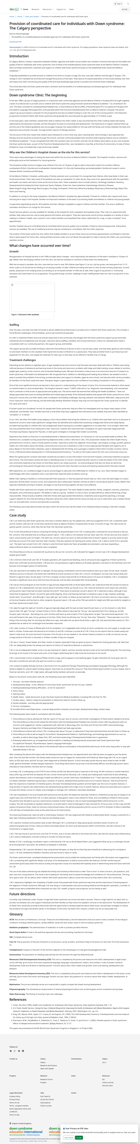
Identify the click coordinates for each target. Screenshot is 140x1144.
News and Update (32, 16)
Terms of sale (14, 1115)
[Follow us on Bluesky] (19, 1051)
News (71, 9)
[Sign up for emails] (11, 1051)
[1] (19, 70)
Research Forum (46, 1079)
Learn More (68, 1138)
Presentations (76, 1059)
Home (25, 9)
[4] (96, 777)
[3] (72, 451)
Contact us (13, 1059)
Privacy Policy (14, 1099)
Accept (78, 1138)
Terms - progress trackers (19, 1106)
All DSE (124, 9)
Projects (43, 1082)
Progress (12, 1076)
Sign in (119, 4)
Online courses (108, 1082)
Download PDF (15, 42)
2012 (104, 1062)
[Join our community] (15, 1051)
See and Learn (107, 1085)
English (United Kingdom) (21, 1123)
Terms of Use (14, 1102)
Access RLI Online (47, 1099)
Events (73, 1093)
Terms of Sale (43, 1141)
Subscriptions (45, 1102)
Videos (42, 1062)
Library (19, 16)
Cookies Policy (14, 1096)
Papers (104, 1059)
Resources (47, 9)
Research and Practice (48, 1065)
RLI (103, 1079)
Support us (61, 9)
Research (35, 9)
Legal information (16, 1093)
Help (42, 1093)
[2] (70, 388)
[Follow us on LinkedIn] (23, 1051)
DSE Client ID (45, 1096)
